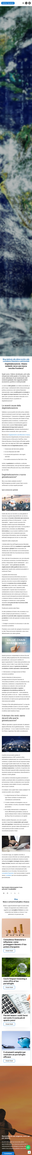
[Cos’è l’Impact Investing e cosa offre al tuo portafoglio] (16, 967)
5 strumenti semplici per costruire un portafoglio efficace (14, 1054)
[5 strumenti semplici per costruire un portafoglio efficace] (16, 1040)
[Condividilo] (7, 893)
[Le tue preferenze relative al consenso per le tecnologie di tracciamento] (29, 1152)
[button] (23, 3)
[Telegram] (29, 3)
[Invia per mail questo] (4, 893)
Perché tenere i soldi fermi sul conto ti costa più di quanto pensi (15, 1017)
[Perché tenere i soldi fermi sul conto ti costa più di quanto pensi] (16, 1004)
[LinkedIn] (26, 3)
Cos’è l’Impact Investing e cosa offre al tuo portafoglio (15, 981)
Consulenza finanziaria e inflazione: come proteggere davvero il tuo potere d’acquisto (14, 943)
